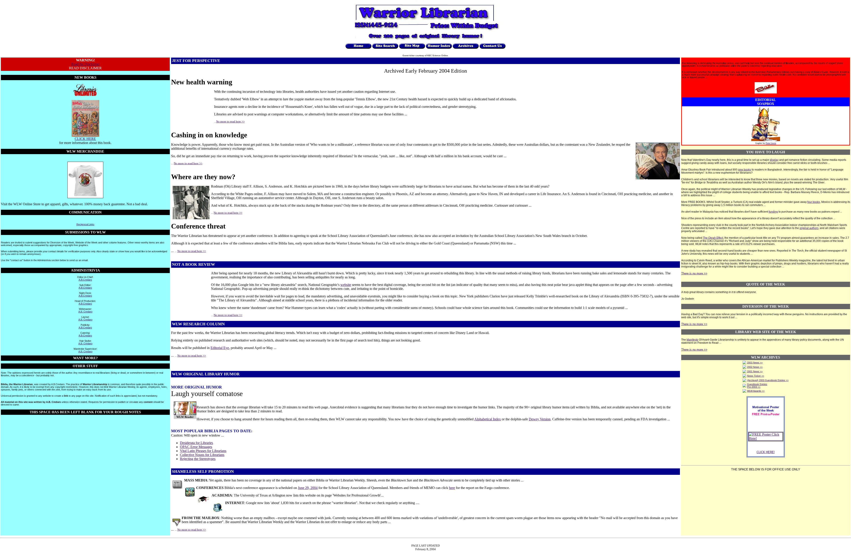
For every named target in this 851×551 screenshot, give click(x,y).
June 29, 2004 (308, 488)
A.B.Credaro (85, 279)
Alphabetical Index (487, 419)
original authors (809, 228)
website (345, 285)
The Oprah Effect (713, 237)
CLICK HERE (85, 139)
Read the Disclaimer (85, 64)
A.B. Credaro (85, 311)
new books (744, 169)
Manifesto (692, 339)
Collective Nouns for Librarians (202, 455)
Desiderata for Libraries (196, 443)
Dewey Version (539, 419)
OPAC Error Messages (196, 447)
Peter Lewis (771, 143)
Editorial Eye (220, 348)
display (774, 159)
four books (813, 202)
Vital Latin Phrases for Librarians (203, 451)
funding (773, 211)
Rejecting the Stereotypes (197, 459)
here (452, 488)
